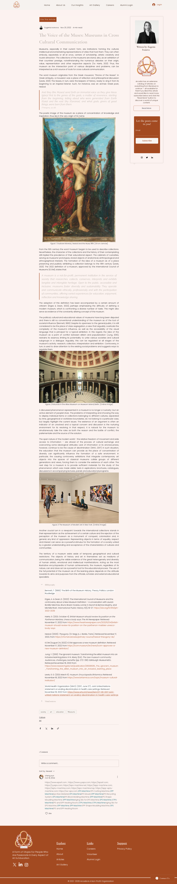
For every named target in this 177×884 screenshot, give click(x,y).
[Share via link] (58, 728)
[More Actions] (117, 776)
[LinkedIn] (152, 157)
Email (138, 130)
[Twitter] (147, 157)
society (43, 712)
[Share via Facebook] (40, 728)
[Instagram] (142, 157)
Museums (71, 712)
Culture (42, 717)
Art (40, 720)
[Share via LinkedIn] (52, 728)
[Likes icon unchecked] (46, 813)
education (60, 712)
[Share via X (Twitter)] (46, 728)
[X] (14, 864)
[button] (61, 5)
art (51, 712)
